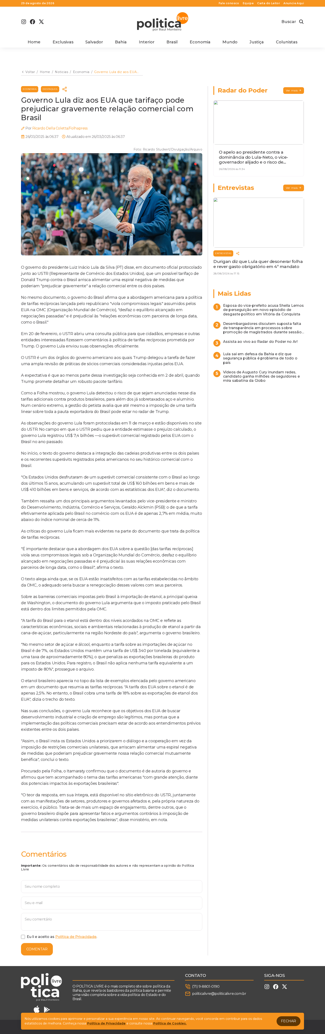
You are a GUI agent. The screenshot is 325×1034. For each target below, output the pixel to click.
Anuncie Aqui (293, 3)
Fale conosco (229, 3)
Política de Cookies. (170, 1023)
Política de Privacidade (75, 937)
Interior (147, 42)
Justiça (256, 42)
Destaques (50, 89)
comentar (37, 949)
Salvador (94, 42)
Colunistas (286, 42)
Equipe (248, 3)
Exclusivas (63, 42)
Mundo (229, 42)
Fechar (288, 1021)
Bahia (121, 42)
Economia (200, 42)
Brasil (172, 42)
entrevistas (223, 253)
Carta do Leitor (268, 3)
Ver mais (292, 90)
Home (34, 42)
